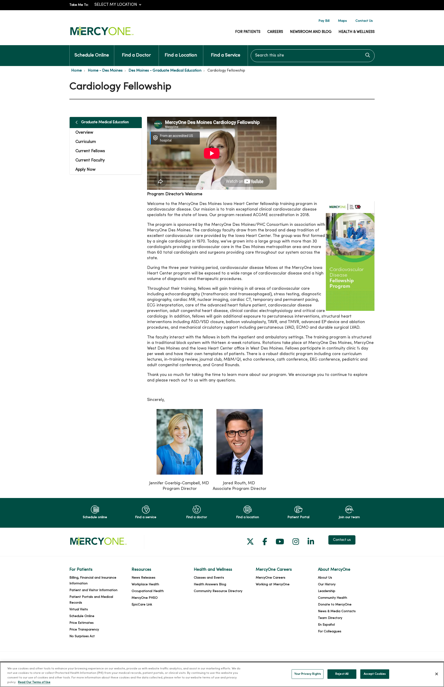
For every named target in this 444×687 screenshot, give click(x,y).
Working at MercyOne (273, 584)
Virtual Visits (78, 609)
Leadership (326, 591)
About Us (325, 577)
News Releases (143, 577)
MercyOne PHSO (145, 597)
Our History (327, 584)
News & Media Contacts (337, 611)
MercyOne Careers (270, 577)
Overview (84, 133)
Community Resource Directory (218, 591)
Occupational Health (148, 591)
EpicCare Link (142, 604)
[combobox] (313, 55)
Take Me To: (79, 4)
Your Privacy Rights (307, 674)
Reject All (341, 674)
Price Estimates (81, 622)
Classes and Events (209, 577)
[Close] (437, 674)
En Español (326, 624)
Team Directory (330, 618)
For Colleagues (329, 631)
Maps (342, 20)
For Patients (247, 32)
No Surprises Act (82, 636)
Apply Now (85, 170)
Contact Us (364, 20)
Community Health (332, 597)
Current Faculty (90, 160)
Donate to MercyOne (335, 604)
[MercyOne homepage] (101, 36)
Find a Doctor (136, 55)
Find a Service (225, 55)
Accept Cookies (375, 674)
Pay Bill (324, 20)
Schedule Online (91, 55)
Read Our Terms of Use (34, 682)
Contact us (342, 540)
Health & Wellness (357, 32)
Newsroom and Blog (311, 32)
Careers (275, 32)
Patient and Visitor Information (93, 590)
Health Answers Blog (210, 584)
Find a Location (181, 55)
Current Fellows (90, 151)
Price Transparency (84, 629)
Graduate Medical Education (105, 122)
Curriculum (85, 142)
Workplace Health (145, 584)
